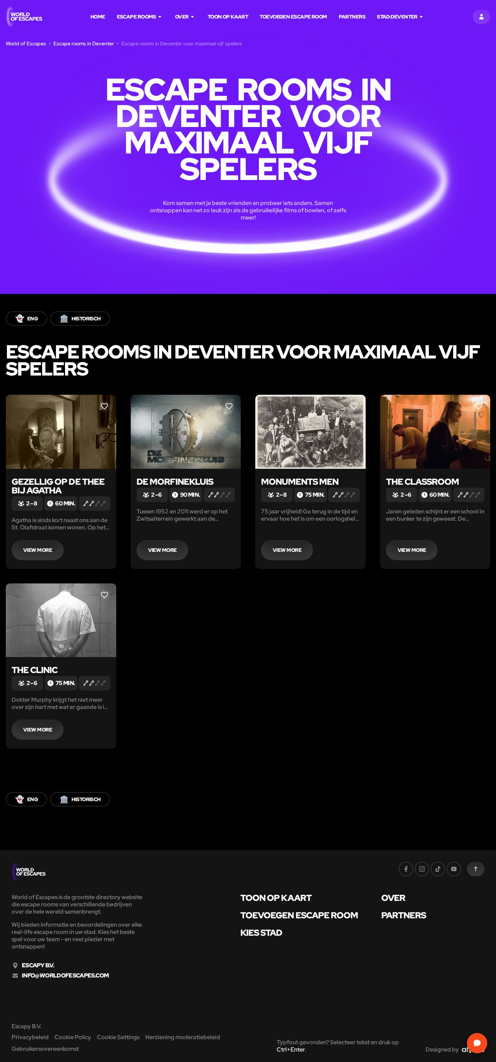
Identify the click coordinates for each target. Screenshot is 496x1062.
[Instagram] (422, 869)
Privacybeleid (30, 1037)
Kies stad (261, 932)
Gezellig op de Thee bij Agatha (58, 486)
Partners (352, 17)
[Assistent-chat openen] (477, 1043)
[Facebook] (406, 869)
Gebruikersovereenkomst (45, 1049)
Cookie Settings (118, 1037)
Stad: (397, 16)
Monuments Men (300, 481)
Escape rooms (136, 16)
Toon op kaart (228, 17)
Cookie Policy (72, 1037)
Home (97, 17)
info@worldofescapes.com (65, 975)
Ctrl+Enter (291, 1049)
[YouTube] (454, 869)
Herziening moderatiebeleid (182, 1037)
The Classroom (422, 481)
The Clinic (34, 670)
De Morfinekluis (175, 481)
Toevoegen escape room (293, 17)
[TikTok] (438, 869)
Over (182, 16)
